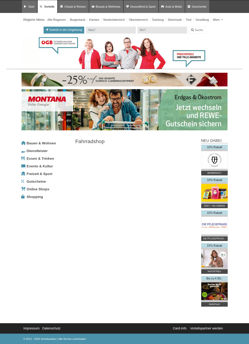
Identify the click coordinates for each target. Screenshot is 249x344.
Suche (199, 30)
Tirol (188, 19)
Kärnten (94, 19)
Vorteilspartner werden (206, 328)
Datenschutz (51, 328)
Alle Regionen (56, 19)
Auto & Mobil (173, 6)
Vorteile (49, 6)
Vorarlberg (202, 19)
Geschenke (199, 6)
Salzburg (158, 19)
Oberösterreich (138, 19)
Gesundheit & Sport (142, 6)
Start (31, 6)
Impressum (31, 328)
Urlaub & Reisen (75, 6)
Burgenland (77, 19)
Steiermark (175, 19)
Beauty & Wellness (108, 6)
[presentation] (25, 110)
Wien (216, 19)
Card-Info (179, 328)
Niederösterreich (114, 19)
